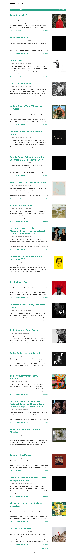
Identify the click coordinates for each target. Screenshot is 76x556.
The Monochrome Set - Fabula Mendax (25, 430)
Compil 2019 (16, 60)
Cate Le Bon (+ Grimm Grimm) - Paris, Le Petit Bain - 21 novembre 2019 (28, 158)
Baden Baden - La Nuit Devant (25, 353)
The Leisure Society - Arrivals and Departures (26, 504)
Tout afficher (62, 9)
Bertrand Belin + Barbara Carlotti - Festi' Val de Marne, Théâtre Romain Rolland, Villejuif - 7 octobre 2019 (28, 404)
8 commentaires (18, 30)
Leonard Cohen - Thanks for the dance (26, 133)
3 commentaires (18, 76)
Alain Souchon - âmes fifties (24, 330)
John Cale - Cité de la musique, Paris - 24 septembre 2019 (28, 479)
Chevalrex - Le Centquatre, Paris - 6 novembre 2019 (27, 257)
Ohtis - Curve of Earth (21, 83)
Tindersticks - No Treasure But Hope (28, 182)
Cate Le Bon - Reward (20, 528)
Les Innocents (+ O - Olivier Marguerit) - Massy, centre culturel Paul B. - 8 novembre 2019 (27, 231)
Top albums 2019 (18, 15)
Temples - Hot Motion (20, 455)
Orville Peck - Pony (19, 282)
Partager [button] (12, 30)
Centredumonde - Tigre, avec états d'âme (27, 306)
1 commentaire (18, 470)
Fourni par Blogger (38, 552)
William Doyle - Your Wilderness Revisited (26, 107)
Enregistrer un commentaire (21, 53)
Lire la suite (45, 30)
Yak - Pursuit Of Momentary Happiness (24, 377)
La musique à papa (16, 3)
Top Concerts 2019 (19, 37)
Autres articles (44, 548)
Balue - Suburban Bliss (21, 205)
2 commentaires (18, 198)
